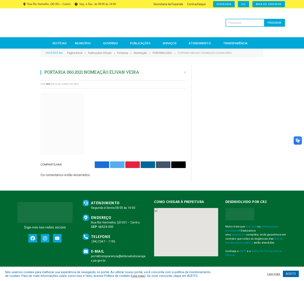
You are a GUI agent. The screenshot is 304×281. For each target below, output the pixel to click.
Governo (110, 43)
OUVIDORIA (224, 4)
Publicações (140, 43)
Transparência (235, 43)
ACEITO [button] (291, 273)
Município (83, 43)
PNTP (243, 251)
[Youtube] (57, 238)
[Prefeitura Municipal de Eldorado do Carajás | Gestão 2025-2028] (57, 22)
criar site (251, 226)
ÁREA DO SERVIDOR (268, 4)
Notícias (60, 43)
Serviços (169, 43)
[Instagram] (45, 238)
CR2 (48, 84)
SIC (243, 4)
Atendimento (200, 43)
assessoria (239, 234)
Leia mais (138, 276)
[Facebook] (32, 238)
